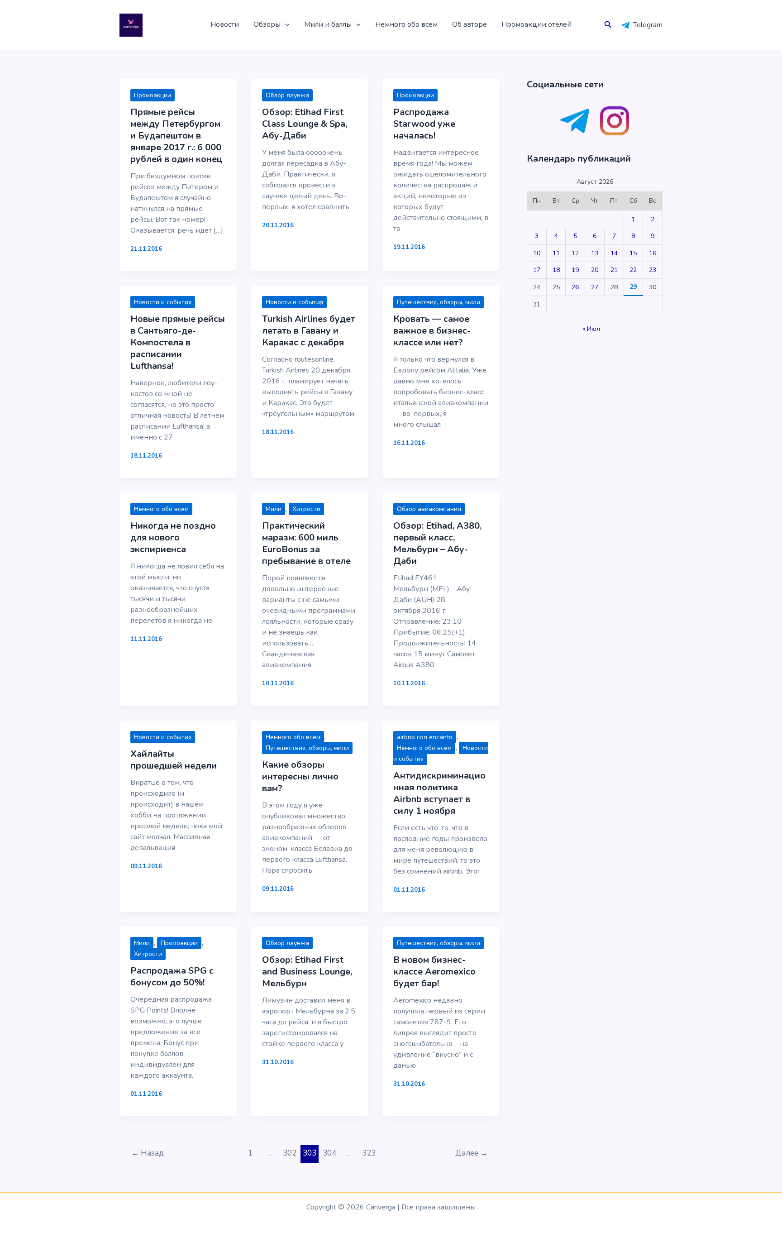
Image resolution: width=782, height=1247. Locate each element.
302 (289, 1153)
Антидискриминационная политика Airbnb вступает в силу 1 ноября (439, 793)
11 (556, 253)
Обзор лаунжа (287, 95)
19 (575, 270)
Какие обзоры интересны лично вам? (300, 776)
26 (575, 287)
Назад (147, 1153)
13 (594, 253)
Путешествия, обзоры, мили (438, 302)
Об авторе (469, 24)
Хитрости (306, 509)
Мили (273, 509)
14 (614, 253)
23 (652, 270)
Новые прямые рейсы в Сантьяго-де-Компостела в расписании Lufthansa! (177, 342)
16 (652, 253)
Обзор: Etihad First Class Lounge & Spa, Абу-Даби (304, 124)
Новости (224, 24)
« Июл (591, 329)
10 (536, 253)
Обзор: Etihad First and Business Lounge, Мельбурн (307, 971)
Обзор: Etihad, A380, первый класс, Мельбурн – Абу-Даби (437, 543)
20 (594, 270)
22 (633, 270)
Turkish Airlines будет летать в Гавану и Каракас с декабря (308, 331)
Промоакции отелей (536, 24)
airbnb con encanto (425, 737)
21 (614, 270)
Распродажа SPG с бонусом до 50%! (172, 977)
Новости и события (162, 302)
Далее (471, 1153)
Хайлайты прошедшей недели (173, 760)
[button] (285, 25)
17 (536, 270)
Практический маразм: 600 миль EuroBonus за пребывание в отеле (306, 543)
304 (329, 1153)
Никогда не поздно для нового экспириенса (173, 537)
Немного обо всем (406, 24)
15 (633, 253)
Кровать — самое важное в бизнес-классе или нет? (432, 331)
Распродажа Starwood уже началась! (424, 124)
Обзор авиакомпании (429, 509)
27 (594, 287)
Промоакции (152, 95)
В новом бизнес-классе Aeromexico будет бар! (434, 971)
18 (556, 270)
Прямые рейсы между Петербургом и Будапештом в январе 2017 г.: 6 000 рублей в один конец (176, 135)
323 (369, 1153)
